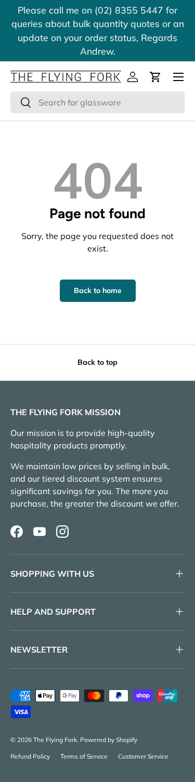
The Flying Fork (55, 740)
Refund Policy (30, 756)
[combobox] (97, 102)
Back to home (98, 290)
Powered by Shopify (108, 740)
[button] (155, 76)
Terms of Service (84, 756)
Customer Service (143, 756)
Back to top (97, 362)
